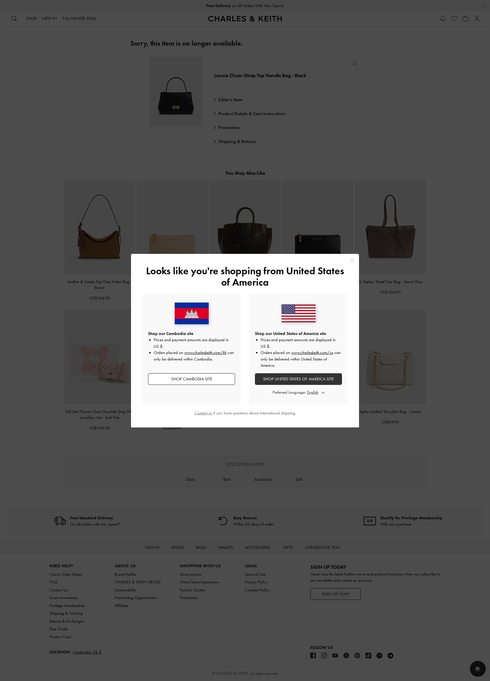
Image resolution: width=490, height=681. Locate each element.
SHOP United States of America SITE (298, 378)
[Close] (352, 261)
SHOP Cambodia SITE (191, 378)
